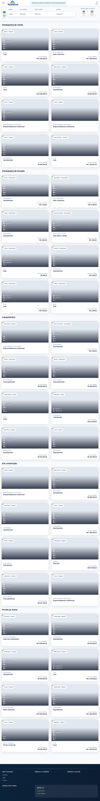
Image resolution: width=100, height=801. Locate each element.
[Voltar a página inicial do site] (12, 3)
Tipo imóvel (23, 9)
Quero (10, 9)
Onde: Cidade (38, 9)
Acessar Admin (41, 791)
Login (3, 777)
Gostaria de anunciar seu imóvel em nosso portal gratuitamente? (50, 3)
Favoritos (4, 775)
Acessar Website (41, 793)
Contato (4, 780)
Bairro (58, 9)
